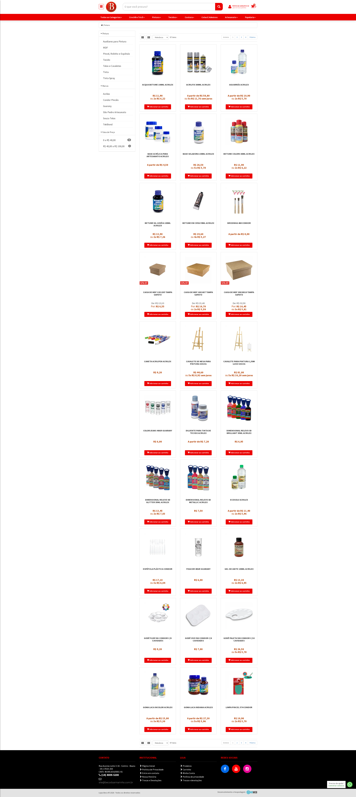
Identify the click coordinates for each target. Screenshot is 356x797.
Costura (189, 17)
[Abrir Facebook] (225, 769)
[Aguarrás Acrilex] (239, 62)
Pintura (156, 17)
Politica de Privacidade (153, 769)
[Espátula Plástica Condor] (158, 546)
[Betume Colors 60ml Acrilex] (239, 131)
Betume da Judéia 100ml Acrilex (158, 224)
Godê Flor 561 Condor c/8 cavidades (157, 639)
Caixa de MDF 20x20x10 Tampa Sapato (239, 293)
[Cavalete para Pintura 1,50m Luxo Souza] (239, 339)
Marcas (105, 86)
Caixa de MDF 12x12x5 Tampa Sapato (157, 293)
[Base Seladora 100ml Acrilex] (198, 131)
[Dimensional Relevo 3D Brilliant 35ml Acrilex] (239, 408)
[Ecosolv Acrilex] (239, 477)
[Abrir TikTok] (225, 780)
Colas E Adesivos (209, 17)
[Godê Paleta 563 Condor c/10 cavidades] (239, 615)
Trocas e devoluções (192, 780)
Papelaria (249, 17)
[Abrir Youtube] (236, 769)
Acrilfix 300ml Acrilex (198, 84)
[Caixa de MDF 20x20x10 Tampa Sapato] (239, 269)
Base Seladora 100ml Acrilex (198, 153)
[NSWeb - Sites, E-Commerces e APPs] (251, 792)
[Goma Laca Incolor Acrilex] (158, 685)
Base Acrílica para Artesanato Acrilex (158, 155)
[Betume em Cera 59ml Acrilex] (198, 200)
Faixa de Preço (108, 132)
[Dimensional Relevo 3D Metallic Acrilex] (198, 477)
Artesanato (230, 17)
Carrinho (186, 769)
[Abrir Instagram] (247, 769)
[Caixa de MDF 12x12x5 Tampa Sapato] (158, 269)
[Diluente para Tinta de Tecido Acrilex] (198, 408)
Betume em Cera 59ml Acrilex (198, 223)
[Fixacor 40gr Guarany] (198, 546)
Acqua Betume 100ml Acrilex (157, 84)
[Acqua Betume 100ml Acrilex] (158, 62)
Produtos (187, 765)
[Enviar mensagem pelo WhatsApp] (350, 784)
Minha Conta (188, 773)
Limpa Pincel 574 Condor (239, 707)
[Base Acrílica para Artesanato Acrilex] (158, 131)
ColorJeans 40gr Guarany (157, 430)
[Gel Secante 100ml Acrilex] (239, 546)
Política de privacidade (193, 776)
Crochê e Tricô (136, 17)
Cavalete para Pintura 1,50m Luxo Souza (239, 362)
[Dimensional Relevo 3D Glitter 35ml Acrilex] (158, 477)
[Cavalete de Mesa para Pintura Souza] (198, 339)
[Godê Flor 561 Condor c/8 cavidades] (158, 615)
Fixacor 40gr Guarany (198, 568)
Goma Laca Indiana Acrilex (198, 707)
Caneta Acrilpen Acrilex (157, 361)
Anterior (226, 37)
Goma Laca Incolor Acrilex (157, 707)
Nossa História (149, 776)
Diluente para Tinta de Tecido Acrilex (198, 431)
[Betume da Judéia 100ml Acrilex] (158, 200)
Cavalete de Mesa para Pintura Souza (198, 362)
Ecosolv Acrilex (239, 499)
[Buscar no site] (219, 6)
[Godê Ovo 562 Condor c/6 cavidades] (198, 615)
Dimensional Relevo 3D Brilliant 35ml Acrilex (239, 431)
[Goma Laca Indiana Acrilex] (198, 685)
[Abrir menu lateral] (101, 6)
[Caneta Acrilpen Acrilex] (158, 339)
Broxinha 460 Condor (239, 223)
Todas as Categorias (110, 17)
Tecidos (172, 17)
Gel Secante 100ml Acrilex (239, 568)
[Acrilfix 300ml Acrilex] (198, 62)
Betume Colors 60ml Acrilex (238, 153)
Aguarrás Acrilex (239, 84)
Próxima (252, 37)
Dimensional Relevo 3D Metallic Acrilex (198, 501)
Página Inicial (148, 765)
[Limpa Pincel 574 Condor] (239, 685)
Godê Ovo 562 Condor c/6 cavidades (198, 639)
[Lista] (148, 37)
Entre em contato (150, 773)
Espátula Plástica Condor (157, 568)
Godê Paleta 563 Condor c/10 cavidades (238, 639)
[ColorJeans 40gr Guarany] (158, 408)
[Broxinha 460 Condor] (239, 200)
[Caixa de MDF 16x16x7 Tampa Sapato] (198, 269)
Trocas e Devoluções (151, 780)
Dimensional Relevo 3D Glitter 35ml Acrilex (157, 501)
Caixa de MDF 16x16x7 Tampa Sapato (198, 293)
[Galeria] (142, 37)
